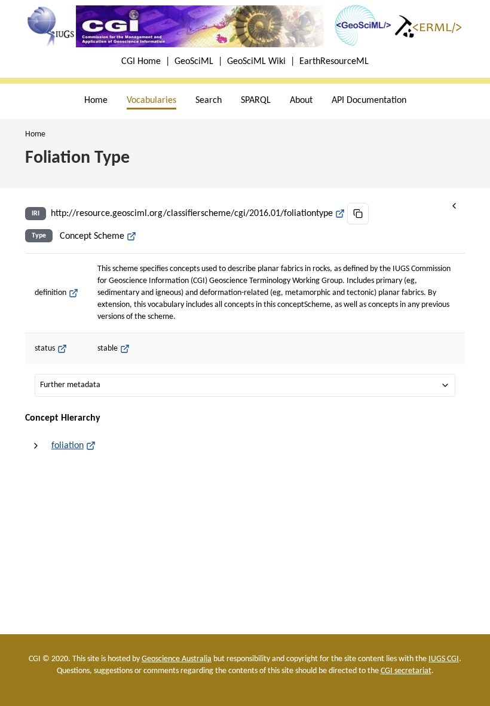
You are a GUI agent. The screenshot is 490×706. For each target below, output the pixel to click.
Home (96, 100)
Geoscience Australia (177, 659)
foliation (67, 446)
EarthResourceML (334, 61)
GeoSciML (193, 61)
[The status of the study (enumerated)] (62, 349)
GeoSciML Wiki (256, 61)
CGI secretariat (406, 671)
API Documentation (369, 100)
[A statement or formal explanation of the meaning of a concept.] (73, 293)
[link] (35, 135)
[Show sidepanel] (454, 206)
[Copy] (358, 213)
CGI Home (141, 61)
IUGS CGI (443, 659)
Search (208, 100)
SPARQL (256, 100)
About (301, 100)
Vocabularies (151, 100)
